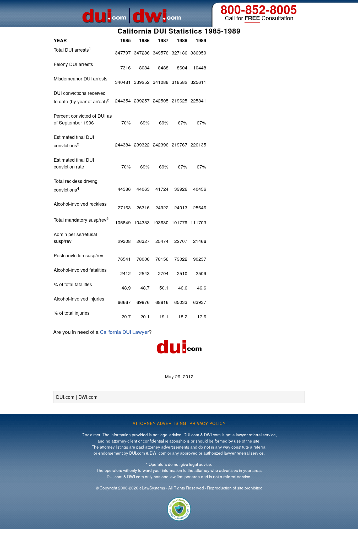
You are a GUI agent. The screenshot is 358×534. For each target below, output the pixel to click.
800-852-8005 (259, 9)
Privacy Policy (207, 423)
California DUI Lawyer (124, 331)
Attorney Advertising (159, 423)
